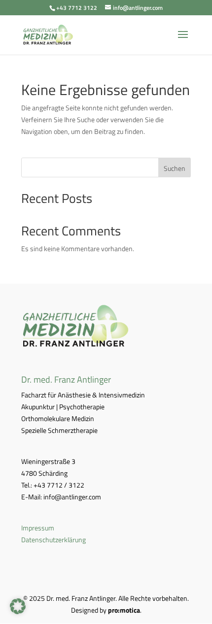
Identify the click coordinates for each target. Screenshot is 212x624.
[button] (17, 606)
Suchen (174, 168)
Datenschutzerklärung (53, 539)
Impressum (37, 528)
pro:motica (124, 610)
